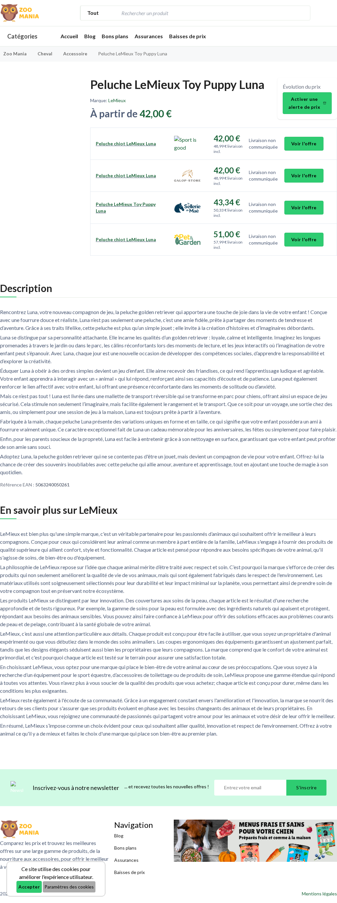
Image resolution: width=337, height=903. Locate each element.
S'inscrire (306, 787)
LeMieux (117, 100)
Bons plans (115, 36)
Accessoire (75, 53)
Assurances (149, 36)
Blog (89, 36)
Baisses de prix (187, 36)
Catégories (22, 36)
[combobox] (207, 13)
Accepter (29, 886)
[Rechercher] (302, 13)
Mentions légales (319, 893)
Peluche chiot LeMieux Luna (126, 143)
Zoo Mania (15, 53)
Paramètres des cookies (69, 886)
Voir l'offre (304, 143)
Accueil (69, 36)
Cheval (45, 53)
